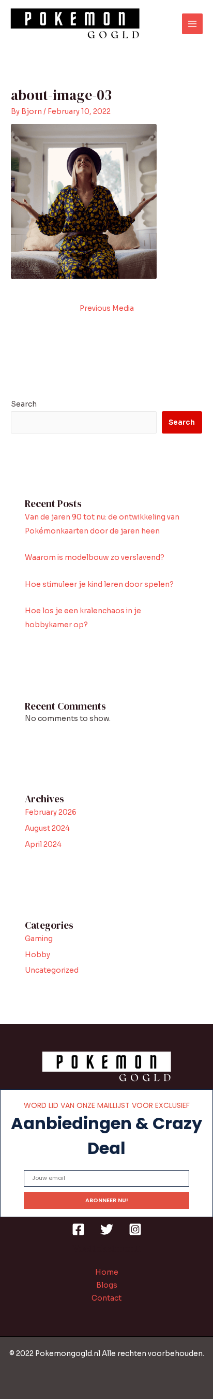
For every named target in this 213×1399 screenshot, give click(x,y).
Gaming (39, 938)
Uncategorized (52, 970)
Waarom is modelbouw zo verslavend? (94, 557)
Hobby (37, 954)
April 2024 (43, 844)
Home (106, 1272)
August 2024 (47, 828)
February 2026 (51, 812)
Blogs (106, 1285)
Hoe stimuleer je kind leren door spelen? (99, 584)
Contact (106, 1298)
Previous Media (107, 308)
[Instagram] (135, 1229)
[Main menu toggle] (192, 24)
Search (24, 404)
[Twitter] (106, 1229)
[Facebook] (78, 1229)
